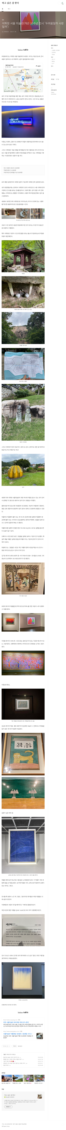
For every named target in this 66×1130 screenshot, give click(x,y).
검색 (59, 3)
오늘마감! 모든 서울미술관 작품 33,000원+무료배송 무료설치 (18, 1037)
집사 (52, 66)
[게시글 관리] (9, 1046)
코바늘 (53, 54)
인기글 (57, 79)
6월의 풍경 (5, 1065)
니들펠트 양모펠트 (56, 50)
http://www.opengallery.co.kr (11, 1031)
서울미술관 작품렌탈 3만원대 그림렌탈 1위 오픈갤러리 (18, 1034)
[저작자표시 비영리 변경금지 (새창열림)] (20, 1046)
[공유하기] (7, 1046)
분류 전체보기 (54, 45)
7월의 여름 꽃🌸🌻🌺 (8, 1061)
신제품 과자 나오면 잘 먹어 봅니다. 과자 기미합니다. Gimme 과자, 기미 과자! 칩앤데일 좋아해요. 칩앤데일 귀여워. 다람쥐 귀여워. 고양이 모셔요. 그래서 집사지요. (20, 1102)
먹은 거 (53, 59)
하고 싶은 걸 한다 (10, 3)
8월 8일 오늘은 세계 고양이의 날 (11, 1057)
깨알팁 (53, 61)
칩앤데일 (54, 52)
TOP (62, 1124)
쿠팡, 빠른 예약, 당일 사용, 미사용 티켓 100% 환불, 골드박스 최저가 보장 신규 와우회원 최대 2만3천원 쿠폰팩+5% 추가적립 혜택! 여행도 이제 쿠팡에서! (23, 1025)
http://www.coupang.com (10, 1020)
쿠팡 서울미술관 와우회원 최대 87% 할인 (16, 1022)
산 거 (53, 63)
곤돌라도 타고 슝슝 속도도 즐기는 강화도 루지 (14, 1063)
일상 (5, 1054)
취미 (52, 48)
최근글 (52, 79)
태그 (9, 9)
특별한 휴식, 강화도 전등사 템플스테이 (12, 1059)
